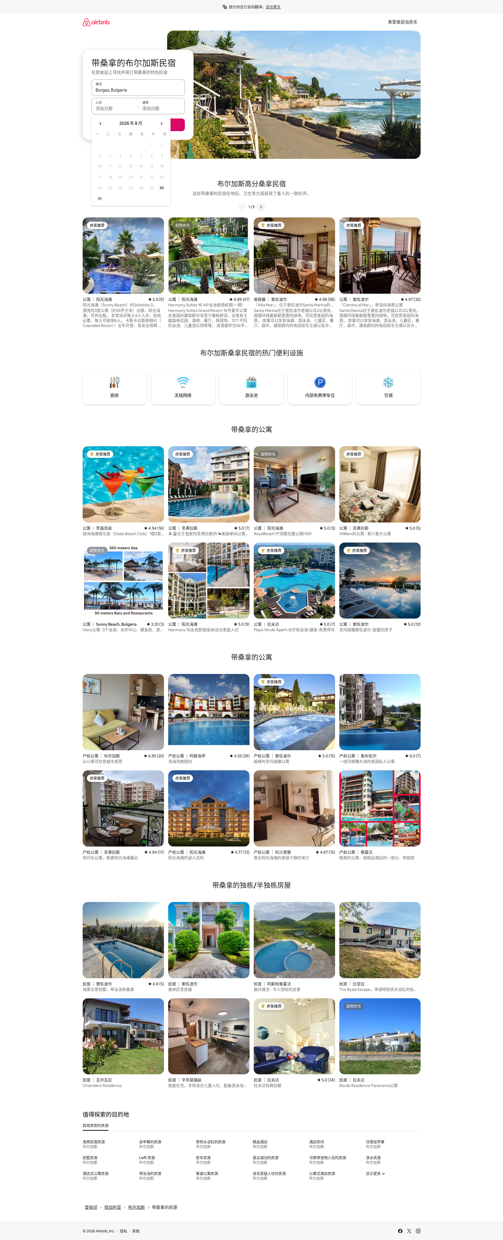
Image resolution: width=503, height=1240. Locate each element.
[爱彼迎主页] (96, 22)
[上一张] (242, 207)
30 (161, 188)
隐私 (123, 1231)
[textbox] (115, 108)
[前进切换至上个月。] (100, 123)
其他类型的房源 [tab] (96, 1125)
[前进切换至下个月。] (161, 123)
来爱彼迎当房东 (402, 22)
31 (100, 198)
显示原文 (273, 6)
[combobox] (138, 90)
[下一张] (261, 207)
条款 (136, 1231)
